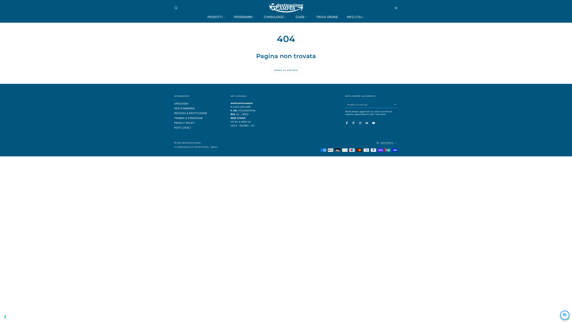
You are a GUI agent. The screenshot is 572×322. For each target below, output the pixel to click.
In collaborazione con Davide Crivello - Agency (196, 147)
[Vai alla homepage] (286, 8)
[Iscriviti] (396, 104)
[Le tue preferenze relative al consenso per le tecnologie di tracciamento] (5, 317)
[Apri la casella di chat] (565, 315)
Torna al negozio (286, 70)
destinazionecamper (191, 143)
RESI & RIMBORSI (184, 108)
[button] (176, 8)
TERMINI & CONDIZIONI (188, 118)
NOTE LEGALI (182, 127)
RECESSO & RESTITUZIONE (190, 113)
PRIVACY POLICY (184, 122)
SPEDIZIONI (181, 103)
